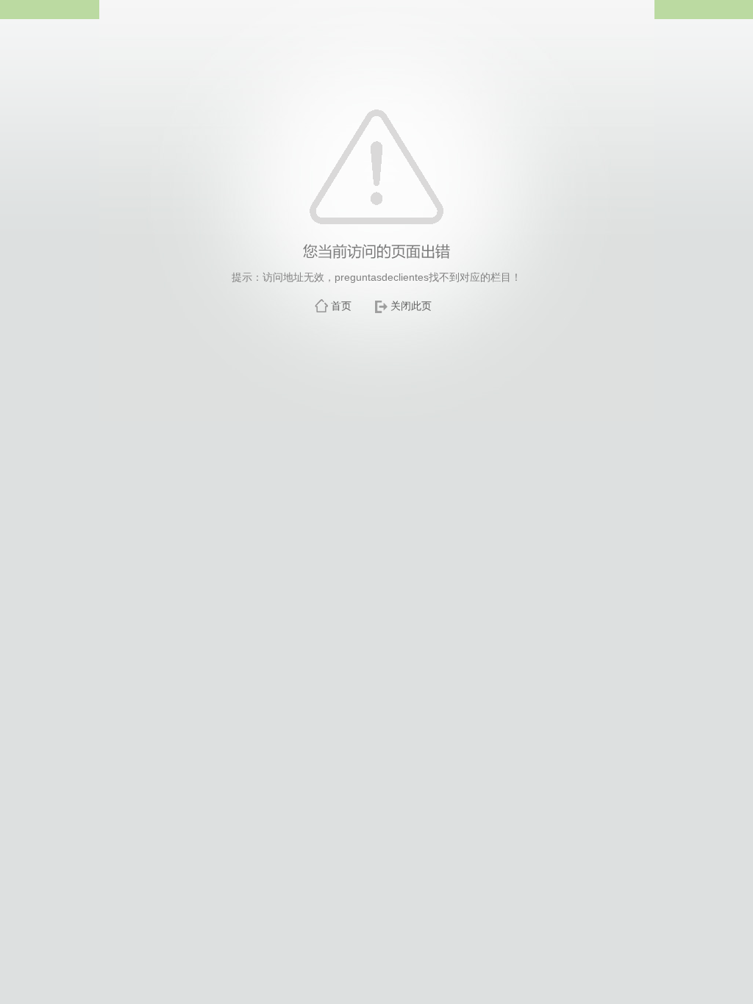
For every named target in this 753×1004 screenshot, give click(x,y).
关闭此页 (411, 306)
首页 (341, 306)
